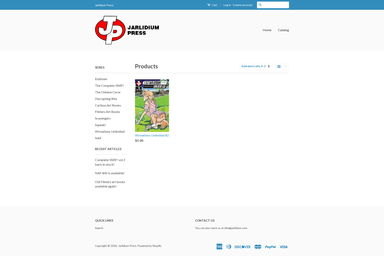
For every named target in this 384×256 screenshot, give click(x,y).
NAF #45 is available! (109, 173)
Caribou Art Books (108, 105)
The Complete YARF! (109, 85)
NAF (98, 138)
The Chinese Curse (107, 92)
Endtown (101, 79)
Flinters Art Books (107, 112)
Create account (242, 5)
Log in (227, 5)
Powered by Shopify (149, 245)
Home (267, 30)
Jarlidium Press (127, 245)
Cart (214, 5)
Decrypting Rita (106, 99)
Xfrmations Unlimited (110, 131)
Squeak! (100, 125)
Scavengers (103, 118)
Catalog (283, 30)
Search (99, 228)
